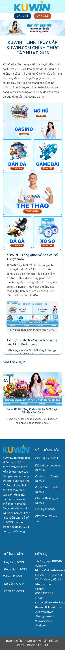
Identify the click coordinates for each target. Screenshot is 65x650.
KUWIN (57, 561)
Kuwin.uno (10, 458)
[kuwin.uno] (32, 6)
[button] (5, 6)
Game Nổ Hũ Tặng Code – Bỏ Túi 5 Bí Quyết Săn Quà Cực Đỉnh (32, 411)
